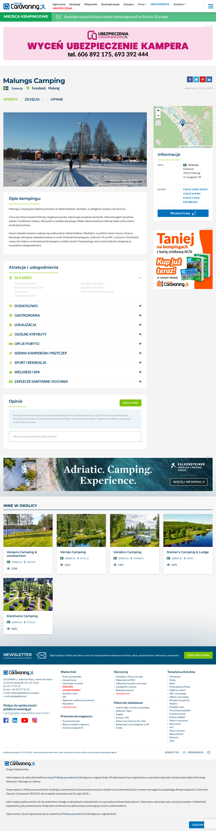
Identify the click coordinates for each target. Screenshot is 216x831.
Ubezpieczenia (69, 707)
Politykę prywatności (66, 777)
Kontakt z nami (70, 693)
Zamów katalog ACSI (73, 727)
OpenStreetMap (194, 146)
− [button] (158, 115)
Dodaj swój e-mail (198, 655)
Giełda (119, 727)
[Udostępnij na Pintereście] (203, 79)
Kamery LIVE (122, 717)
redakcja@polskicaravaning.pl (24, 692)
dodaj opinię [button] (130, 402)
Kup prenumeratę (71, 721)
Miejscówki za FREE (125, 680)
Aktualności (175, 676)
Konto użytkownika (72, 676)
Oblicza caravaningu (179, 697)
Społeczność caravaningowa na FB (132, 724)
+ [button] (158, 110)
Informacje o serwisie (73, 683)
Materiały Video (124, 711)
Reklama (68, 686)
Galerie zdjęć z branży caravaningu (132, 707)
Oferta (10, 99)
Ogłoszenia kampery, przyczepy (131, 683)
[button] (75, 278)
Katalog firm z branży (126, 686)
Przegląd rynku (176, 707)
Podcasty (173, 737)
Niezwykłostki (176, 734)
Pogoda (119, 714)
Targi (171, 740)
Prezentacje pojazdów (180, 710)
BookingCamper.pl (124, 690)
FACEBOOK (190, 201)
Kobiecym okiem (177, 690)
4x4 (171, 727)
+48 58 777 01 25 (20, 689)
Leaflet (182, 146)
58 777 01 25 (14, 686)
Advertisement (72, 690)
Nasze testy (175, 724)
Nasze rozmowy (177, 730)
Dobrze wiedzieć (177, 717)
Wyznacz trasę (180, 213)
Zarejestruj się (69, 680)
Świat (172, 683)
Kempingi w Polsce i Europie (129, 676)
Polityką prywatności (74, 813)
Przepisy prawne (177, 713)
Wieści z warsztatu (178, 720)
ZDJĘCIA (35, 99)
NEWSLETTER (17, 654)
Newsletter (68, 703)
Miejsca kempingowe (26, 16)
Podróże (173, 703)
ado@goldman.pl (18, 696)
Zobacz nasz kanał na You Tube (131, 721)
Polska (172, 680)
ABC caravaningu (177, 693)
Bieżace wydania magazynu (76, 724)
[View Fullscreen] (158, 123)
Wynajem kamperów (179, 700)
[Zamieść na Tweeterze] (196, 79)
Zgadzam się (199, 824)
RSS (64, 697)
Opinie (57, 99)
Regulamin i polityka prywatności (78, 700)
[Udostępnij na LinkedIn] (209, 79)
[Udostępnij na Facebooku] (190, 79)
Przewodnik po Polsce (179, 686)
